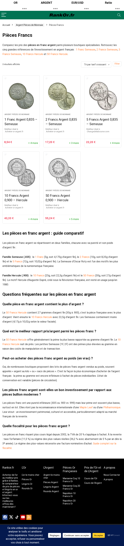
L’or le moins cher (30, 475)
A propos (109, 467)
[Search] (119, 15)
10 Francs (38, 275)
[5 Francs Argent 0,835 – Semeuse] (102, 95)
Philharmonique (111, 407)
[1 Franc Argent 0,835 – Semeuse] (21, 95)
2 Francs (84, 256)
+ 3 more (74, 143)
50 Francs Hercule (57, 54)
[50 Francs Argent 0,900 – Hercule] (62, 172)
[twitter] (11, 517)
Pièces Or (27, 479)
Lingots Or (27, 484)
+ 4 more (33, 143)
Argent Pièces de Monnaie (29, 25)
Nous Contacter (112, 475)
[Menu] (4, 15)
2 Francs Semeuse (107, 49)
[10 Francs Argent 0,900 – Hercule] (21, 172)
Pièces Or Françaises (70, 469)
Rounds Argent (51, 491)
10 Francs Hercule (32, 54)
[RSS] (28, 517)
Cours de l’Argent (93, 483)
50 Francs (88, 275)
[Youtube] (23, 517)
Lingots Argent (51, 487)
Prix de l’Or (91, 467)
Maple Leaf (86, 407)
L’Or (24, 467)
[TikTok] (17, 517)
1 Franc (39, 256)
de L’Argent (91, 471)
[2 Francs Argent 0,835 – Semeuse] (62, 95)
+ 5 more (74, 219)
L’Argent (48, 467)
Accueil (6, 25)
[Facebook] (5, 517)
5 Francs (17, 261)
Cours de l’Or (90, 478)
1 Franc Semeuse (85, 49)
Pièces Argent (50, 482)
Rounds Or (27, 488)
